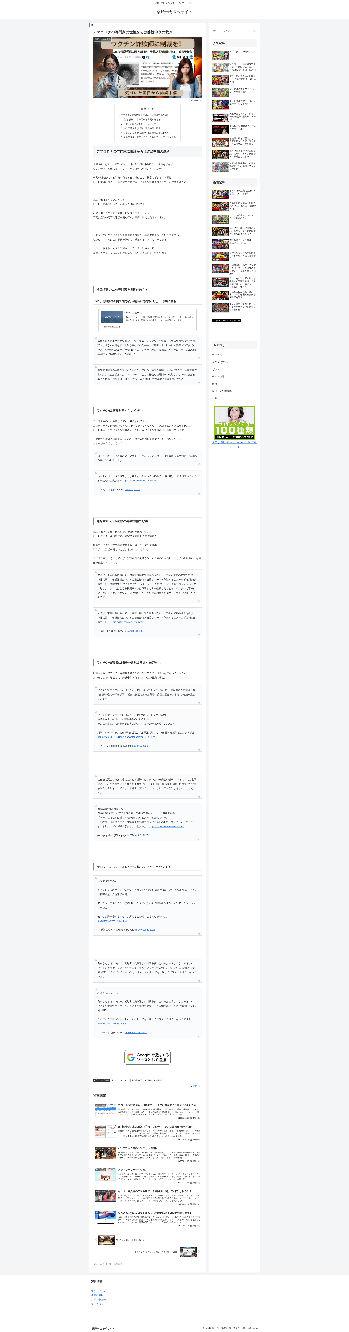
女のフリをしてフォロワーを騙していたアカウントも (150, 137)
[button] (254, 30)
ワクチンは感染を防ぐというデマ (140, 124)
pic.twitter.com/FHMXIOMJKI (167, 826)
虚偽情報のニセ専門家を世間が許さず (142, 119)
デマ (128, 1080)
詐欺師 (149, 1080)
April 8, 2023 (141, 835)
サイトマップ (98, 1290)
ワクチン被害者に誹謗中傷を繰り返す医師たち (146, 132)
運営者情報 (97, 1295)
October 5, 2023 (146, 929)
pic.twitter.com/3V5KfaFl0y (111, 1023)
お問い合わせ (98, 1299)
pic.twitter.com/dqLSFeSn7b (140, 737)
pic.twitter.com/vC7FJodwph (128, 622)
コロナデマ (118, 1080)
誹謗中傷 (159, 1080)
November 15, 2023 (136, 1032)
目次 (143, 108)
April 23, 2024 (137, 631)
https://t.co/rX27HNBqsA (110, 737)
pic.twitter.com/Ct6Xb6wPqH (140, 480)
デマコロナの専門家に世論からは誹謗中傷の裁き (145, 115)
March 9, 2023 (140, 745)
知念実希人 (138, 1080)
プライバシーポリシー (103, 1304)
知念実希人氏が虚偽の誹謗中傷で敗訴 (142, 128)
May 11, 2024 (132, 489)
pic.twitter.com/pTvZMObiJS (112, 921)
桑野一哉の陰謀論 (102, 1080)
